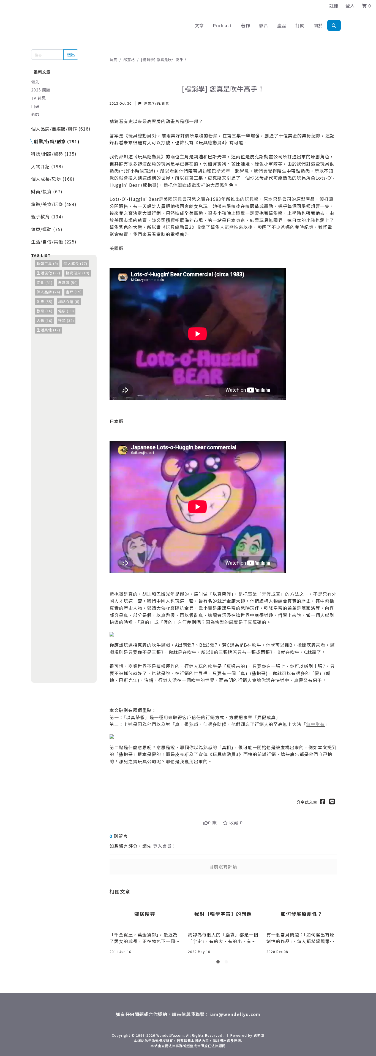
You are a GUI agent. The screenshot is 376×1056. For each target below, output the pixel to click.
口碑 (35, 106)
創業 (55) (45, 301)
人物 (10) (45, 320)
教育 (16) (45, 310)
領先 (35, 82)
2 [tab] (227, 963)
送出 (71, 54)
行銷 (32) (66, 320)
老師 (35, 114)
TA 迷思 (38, 98)
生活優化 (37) (48, 272)
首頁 (113, 59)
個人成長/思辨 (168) (53, 178)
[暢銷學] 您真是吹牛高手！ (164, 59)
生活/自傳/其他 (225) (54, 241)
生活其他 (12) (48, 329)
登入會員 (162, 846)
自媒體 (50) (68, 282)
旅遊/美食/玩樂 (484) (54, 204)
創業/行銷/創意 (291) (57, 141)
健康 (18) (66, 310)
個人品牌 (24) (48, 291)
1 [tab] (219, 963)
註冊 (334, 5)
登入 (350, 5)
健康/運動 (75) (46, 229)
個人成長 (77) (75, 263)
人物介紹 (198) (47, 166)
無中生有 (315, 724)
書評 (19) (74, 291)
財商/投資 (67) (46, 191)
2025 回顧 (40, 90)
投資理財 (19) (77, 272)
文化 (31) (45, 282)
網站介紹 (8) (69, 301)
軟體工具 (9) (47, 263)
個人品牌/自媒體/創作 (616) (61, 128)
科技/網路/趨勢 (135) (54, 153)
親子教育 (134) (47, 216)
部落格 (129, 59)
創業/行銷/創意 (156, 103)
